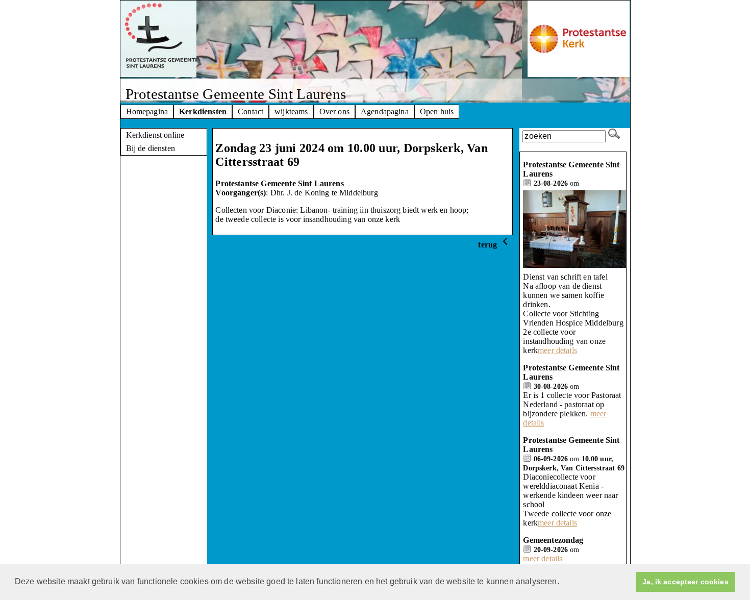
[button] (562, 582)
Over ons (334, 111)
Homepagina (147, 111)
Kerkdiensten (203, 111)
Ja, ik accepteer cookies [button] (685, 582)
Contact (250, 111)
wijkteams (291, 111)
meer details (557, 350)
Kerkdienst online (155, 135)
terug (488, 244)
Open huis (437, 111)
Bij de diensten (150, 148)
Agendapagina (385, 111)
